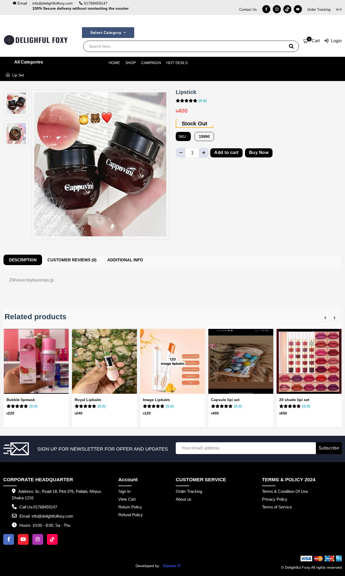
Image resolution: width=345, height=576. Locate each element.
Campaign (151, 63)
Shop (130, 63)
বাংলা (339, 9)
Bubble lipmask (20, 400)
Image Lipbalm (156, 400)
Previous (326, 318)
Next (335, 318)
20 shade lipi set (294, 400)
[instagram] (37, 539)
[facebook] (8, 539)
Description (23, 260)
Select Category (106, 32)
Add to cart (226, 152)
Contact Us (248, 9)
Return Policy (130, 507)
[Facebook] (266, 9)
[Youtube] (298, 9)
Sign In (124, 491)
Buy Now (259, 152)
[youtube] (23, 539)
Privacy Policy (274, 499)
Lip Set (17, 75)
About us (183, 499)
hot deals (177, 63)
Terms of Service (277, 507)
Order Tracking (318, 9)
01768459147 (45, 507)
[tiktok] (52, 539)
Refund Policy (130, 514)
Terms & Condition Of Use (285, 491)
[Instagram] (277, 9)
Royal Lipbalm (88, 400)
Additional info (125, 260)
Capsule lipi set (225, 400)
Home (114, 63)
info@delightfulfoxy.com (52, 3)
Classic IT (172, 566)
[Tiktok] (287, 9)
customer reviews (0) (71, 260)
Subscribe (329, 448)
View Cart (127, 499)
